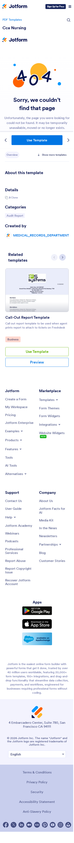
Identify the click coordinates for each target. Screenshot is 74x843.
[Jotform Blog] (37, 825)
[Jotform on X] (13, 825)
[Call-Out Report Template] (37, 290)
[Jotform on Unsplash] (68, 825)
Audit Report (15, 215)
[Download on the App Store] (37, 624)
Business (14, 339)
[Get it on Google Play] (37, 610)
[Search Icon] (69, 20)
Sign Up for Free (55, 6)
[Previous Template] (6, 140)
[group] (37, 321)
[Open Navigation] (70, 6)
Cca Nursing (14, 27)
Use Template (37, 140)
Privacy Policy (37, 782)
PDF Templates (12, 19)
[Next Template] (68, 140)
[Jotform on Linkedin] (21, 825)
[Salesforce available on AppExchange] (37, 639)
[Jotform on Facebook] (6, 825)
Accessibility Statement (37, 802)
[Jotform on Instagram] (60, 825)
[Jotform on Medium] (29, 825)
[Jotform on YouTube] (53, 825)
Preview (37, 362)
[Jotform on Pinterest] (45, 825)
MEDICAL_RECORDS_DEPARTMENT (41, 235)
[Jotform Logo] (14, 6)
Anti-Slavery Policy (37, 811)
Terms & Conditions (37, 772)
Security (37, 792)
